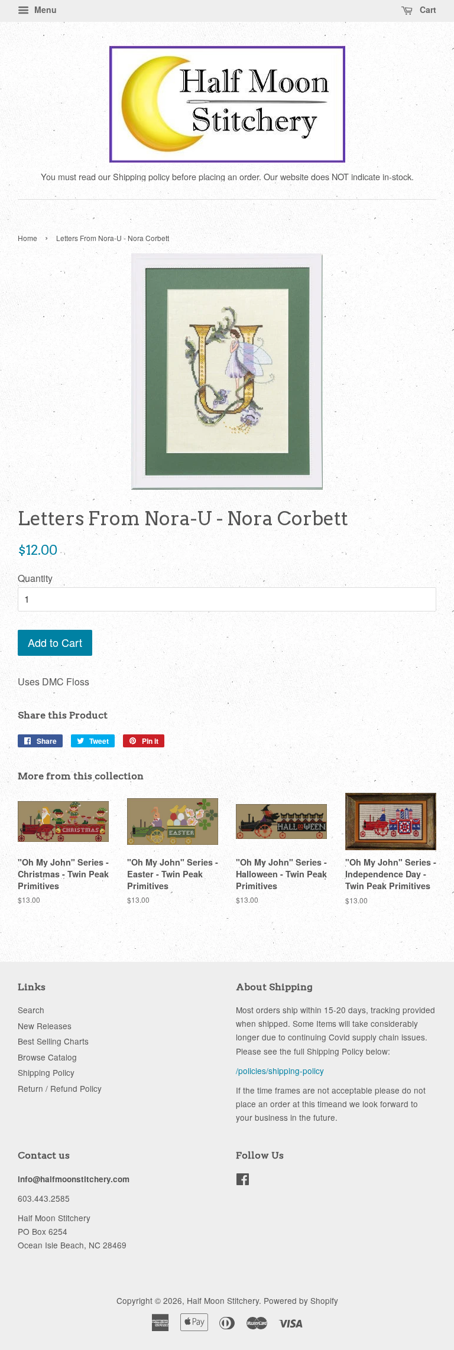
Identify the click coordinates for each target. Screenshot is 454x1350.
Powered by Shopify (301, 1300)
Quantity (35, 578)
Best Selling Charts (53, 1041)
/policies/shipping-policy (280, 1070)
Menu (44, 9)
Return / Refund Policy (60, 1088)
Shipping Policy (46, 1072)
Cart (426, 9)
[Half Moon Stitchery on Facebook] (242, 1181)
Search (31, 1010)
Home (27, 238)
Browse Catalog (47, 1057)
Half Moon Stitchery (223, 1300)
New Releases (45, 1026)
